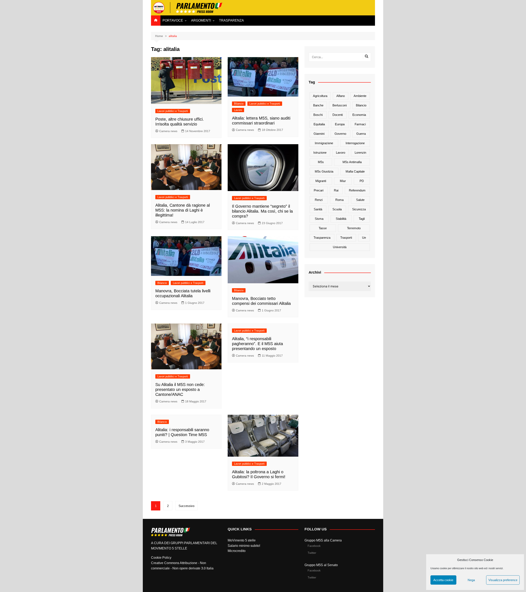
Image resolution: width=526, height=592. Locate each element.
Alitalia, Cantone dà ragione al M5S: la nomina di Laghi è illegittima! (182, 210)
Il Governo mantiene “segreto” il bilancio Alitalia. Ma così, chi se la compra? (262, 211)
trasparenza (322, 237)
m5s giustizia (324, 171)
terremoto (354, 228)
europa (340, 124)
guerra (361, 133)
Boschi (318, 114)
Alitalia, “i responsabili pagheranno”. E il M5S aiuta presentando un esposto (257, 343)
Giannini (319, 133)
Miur (343, 181)
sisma (319, 218)
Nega (471, 580)
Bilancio (238, 103)
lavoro (340, 152)
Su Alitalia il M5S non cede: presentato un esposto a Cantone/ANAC (180, 389)
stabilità (341, 218)
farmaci (360, 124)
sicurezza (359, 209)
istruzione (319, 152)
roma (339, 200)
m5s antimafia (352, 162)
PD (362, 181)
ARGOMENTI (201, 20)
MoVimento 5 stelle (242, 540)
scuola (337, 209)
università (339, 247)
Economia (359, 114)
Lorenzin (360, 152)
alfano (340, 96)
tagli (362, 218)
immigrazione (324, 143)
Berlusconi (339, 105)
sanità (318, 209)
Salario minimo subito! (244, 545)
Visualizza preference (502, 580)
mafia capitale (355, 171)
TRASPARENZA (231, 20)
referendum (357, 190)
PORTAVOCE (173, 20)
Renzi (319, 200)
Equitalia (319, 124)
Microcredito (237, 551)
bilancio (361, 105)
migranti (320, 181)
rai (336, 190)
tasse (323, 228)
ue (364, 237)
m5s (321, 162)
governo (340, 133)
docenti (337, 114)
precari (318, 190)
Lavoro (238, 110)
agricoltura (320, 96)
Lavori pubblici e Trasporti (172, 111)
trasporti (346, 237)
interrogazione (355, 143)
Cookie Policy (161, 557)
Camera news (168, 131)
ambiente (360, 96)
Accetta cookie (443, 580)
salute (360, 200)
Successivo (186, 506)
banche (318, 105)
